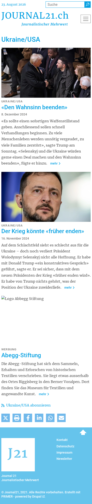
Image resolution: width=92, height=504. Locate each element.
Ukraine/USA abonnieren (28, 405)
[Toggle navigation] (86, 19)
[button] (5, 418)
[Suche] (87, 4)
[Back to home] (35, 19)
